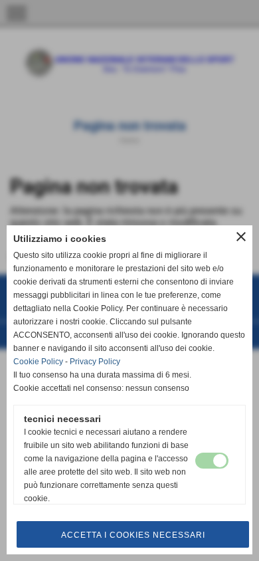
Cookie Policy (38, 361)
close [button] (241, 237)
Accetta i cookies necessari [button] (133, 535)
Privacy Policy (95, 361)
